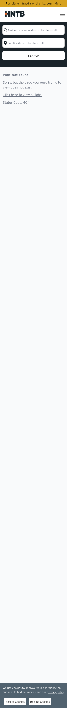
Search (33, 55)
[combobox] (33, 30)
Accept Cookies (15, 702)
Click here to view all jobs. (22, 94)
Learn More (54, 3)
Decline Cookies (40, 702)
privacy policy (55, 692)
